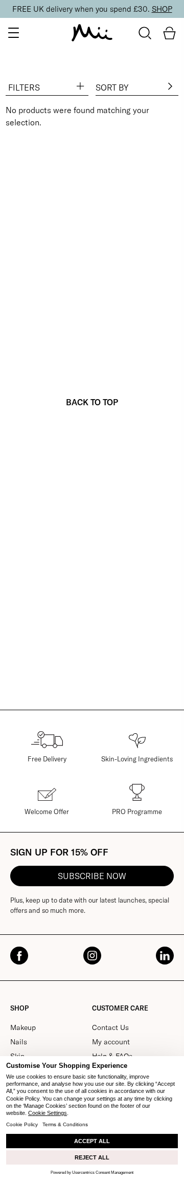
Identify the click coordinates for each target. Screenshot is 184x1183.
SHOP (162, 9)
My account (111, 1041)
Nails (18, 1041)
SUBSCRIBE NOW (92, 876)
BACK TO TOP (92, 402)
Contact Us (110, 1027)
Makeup (23, 1027)
